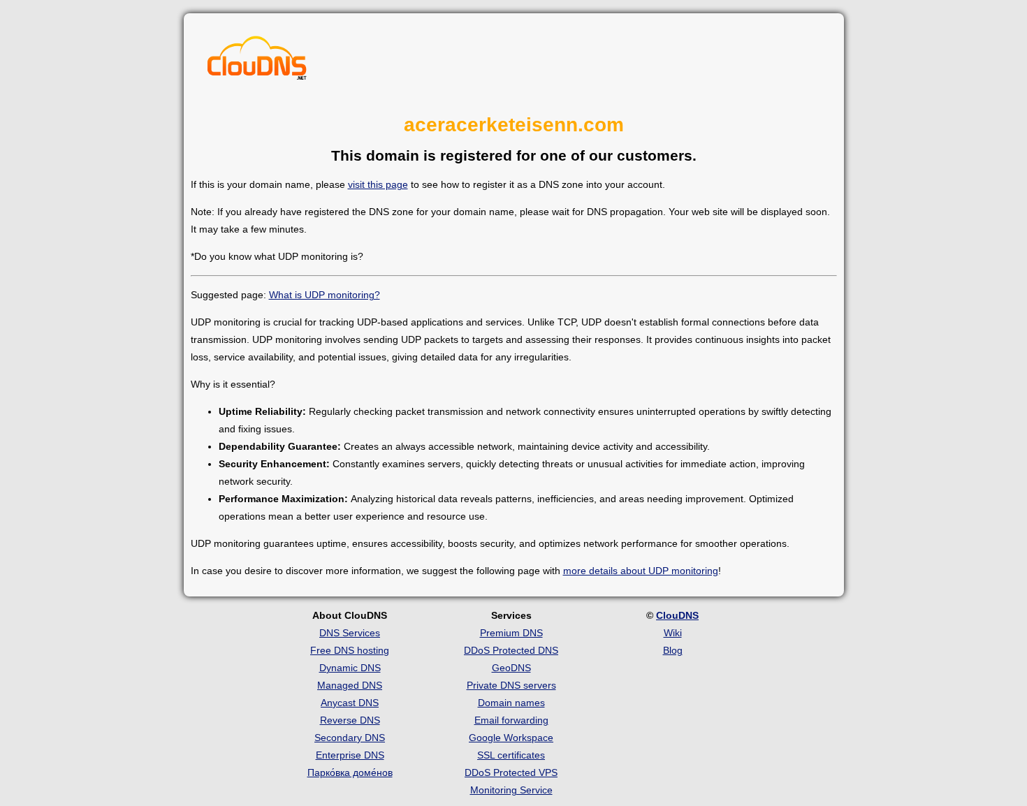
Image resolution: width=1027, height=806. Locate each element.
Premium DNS (511, 632)
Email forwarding (511, 720)
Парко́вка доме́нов (350, 772)
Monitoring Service (511, 790)
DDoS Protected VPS (511, 772)
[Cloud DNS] (257, 61)
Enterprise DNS (350, 755)
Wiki (673, 632)
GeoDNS (511, 667)
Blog (673, 650)
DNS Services (349, 632)
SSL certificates (511, 755)
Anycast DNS (350, 702)
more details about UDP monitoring (640, 570)
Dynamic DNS (350, 667)
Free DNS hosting (349, 650)
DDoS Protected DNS (511, 650)
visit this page (378, 184)
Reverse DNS (350, 720)
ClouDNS (677, 615)
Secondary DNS (349, 737)
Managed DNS (349, 685)
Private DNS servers (511, 685)
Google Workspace (511, 737)
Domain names (511, 702)
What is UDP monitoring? (324, 294)
